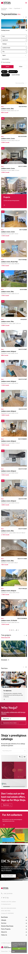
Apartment (17, 8)
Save (21, 66)
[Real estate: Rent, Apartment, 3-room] (14, 133)
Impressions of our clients (10, 723)
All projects (4, 659)
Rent (10, 8)
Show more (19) (5, 637)
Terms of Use (4, 951)
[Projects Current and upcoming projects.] (14, 185)
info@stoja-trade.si (6, 904)
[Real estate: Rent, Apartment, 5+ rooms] (14, 316)
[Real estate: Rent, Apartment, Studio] (14, 103)
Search (7, 66)
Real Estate (4, 8)
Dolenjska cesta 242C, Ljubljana (8, 901)
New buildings (6, 62)
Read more (6, 718)
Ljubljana (3, 9)
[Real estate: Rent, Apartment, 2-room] (14, 257)
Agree (19, 948)
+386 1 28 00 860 (7, 893)
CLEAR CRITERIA (16, 75)
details (13, 951)
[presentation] (23, 17)
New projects (6, 635)
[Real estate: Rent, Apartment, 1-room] (14, 346)
